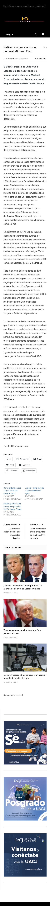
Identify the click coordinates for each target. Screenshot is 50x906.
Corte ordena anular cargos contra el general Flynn (12, 491)
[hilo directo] (25, 19)
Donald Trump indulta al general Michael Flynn (34, 491)
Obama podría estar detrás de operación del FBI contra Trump (12, 506)
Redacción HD (11, 59)
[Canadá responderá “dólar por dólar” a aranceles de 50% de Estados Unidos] (25, 568)
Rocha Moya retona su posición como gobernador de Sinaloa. (25, 6)
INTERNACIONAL (41, 59)
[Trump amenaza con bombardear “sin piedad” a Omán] (25, 613)
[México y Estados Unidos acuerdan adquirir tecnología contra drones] (25, 658)
